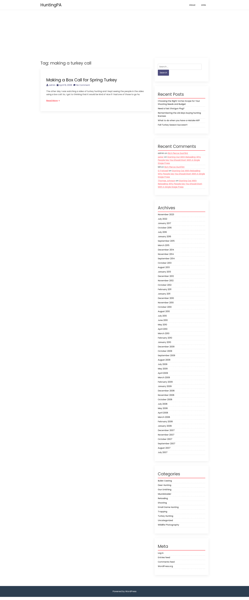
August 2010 (164, 311)
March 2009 (164, 377)
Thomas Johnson (166, 180)
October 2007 (165, 439)
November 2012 (166, 280)
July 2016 (162, 232)
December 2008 (166, 390)
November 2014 (166, 254)
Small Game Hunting (168, 507)
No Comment (83, 85)
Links (203, 4)
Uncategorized (165, 520)
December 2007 (166, 430)
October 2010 (165, 307)
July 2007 (162, 452)
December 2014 (166, 249)
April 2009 (163, 373)
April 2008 (163, 412)
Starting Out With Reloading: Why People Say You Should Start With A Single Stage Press (179, 160)
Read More (52, 100)
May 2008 (163, 408)
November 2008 (166, 395)
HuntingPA (51, 5)
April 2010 (162, 329)
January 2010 (164, 342)
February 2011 (164, 289)
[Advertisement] (124, 34)
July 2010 (162, 315)
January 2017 (164, 223)
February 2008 (165, 421)
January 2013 (164, 271)
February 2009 (165, 381)
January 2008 (165, 425)
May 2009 (163, 368)
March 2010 (163, 333)
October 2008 (165, 399)
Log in (161, 553)
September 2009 (166, 355)
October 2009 (165, 351)
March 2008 (164, 417)
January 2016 (164, 236)
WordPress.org (165, 566)
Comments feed (166, 561)
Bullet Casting (165, 480)
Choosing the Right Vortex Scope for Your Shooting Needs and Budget (179, 103)
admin (52, 85)
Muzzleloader (164, 493)
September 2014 (166, 258)
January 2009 (165, 386)
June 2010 (163, 320)
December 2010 (166, 298)
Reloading (163, 498)
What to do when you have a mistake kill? (179, 120)
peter (161, 156)
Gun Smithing (164, 489)
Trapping (162, 511)
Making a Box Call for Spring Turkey (81, 80)
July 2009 (162, 364)
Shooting (162, 502)
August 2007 (164, 447)
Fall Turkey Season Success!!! (173, 124)
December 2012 (166, 276)
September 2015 (166, 240)
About (192, 4)
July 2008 (162, 403)
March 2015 (163, 245)
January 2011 (164, 293)
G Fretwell (163, 170)
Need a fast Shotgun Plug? (171, 108)
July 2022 (162, 218)
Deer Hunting (164, 485)
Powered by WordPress (124, 591)
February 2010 (165, 337)
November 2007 (166, 434)
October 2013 (164, 262)
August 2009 (164, 359)
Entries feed (164, 557)
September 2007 (166, 443)
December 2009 (166, 346)
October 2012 (164, 284)
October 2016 (165, 227)
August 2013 (164, 267)
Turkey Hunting (165, 515)
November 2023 (166, 214)
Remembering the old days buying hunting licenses (179, 114)
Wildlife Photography (168, 524)
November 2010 (166, 302)
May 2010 (162, 324)
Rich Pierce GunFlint (178, 153)
